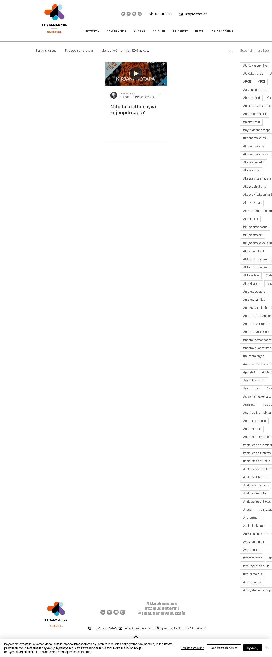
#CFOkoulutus (253, 73)
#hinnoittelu (251, 122)
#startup (249, 404)
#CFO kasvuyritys (255, 65)
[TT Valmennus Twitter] (129, 14)
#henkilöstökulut (254, 114)
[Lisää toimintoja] (161, 95)
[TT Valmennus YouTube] (134, 14)
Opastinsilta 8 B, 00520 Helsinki (183, 628)
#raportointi (251, 388)
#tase (247, 509)
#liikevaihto (251, 275)
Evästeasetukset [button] (192, 648)
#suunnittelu (252, 429)
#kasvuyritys (252, 202)
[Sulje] (266, 648)
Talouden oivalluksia (79, 50)
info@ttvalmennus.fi (196, 14)
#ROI (261, 81)
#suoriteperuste (254, 420)
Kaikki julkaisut (46, 50)
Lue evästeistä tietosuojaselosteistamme (63, 652)
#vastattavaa (252, 558)
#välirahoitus (252, 582)
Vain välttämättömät (224, 648)
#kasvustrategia (254, 186)
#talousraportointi (255, 485)
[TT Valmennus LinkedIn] (123, 14)
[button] (230, 51)
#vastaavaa (251, 550)
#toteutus (250, 517)
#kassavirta (251, 170)
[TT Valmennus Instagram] (140, 14)
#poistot (249, 372)
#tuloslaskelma (254, 525)
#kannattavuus (253, 146)
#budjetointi (251, 97)
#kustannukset (253, 251)
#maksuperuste (254, 291)
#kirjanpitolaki (252, 235)
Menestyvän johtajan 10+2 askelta (125, 50)
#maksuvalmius (254, 299)
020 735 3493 (106, 628)
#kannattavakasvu (256, 138)
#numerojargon (253, 356)
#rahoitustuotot (254, 380)
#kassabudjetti (253, 162)
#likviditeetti (251, 283)
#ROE (247, 81)
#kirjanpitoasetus (255, 227)
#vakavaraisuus (254, 542)
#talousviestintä (254, 493)
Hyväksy (252, 648)
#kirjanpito (250, 219)
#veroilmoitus (252, 574)
